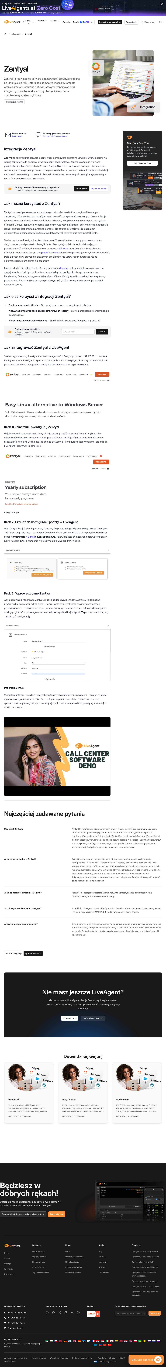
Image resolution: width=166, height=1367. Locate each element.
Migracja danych (39, 1257)
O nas (67, 1251)
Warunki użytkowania (59, 1358)
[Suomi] (88, 1341)
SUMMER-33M (15, 13)
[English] (74, 1341)
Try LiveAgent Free (142, 163)
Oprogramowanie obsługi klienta (145, 1257)
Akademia (103, 1262)
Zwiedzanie (9, 1274)
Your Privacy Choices (107, 1361)
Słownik (102, 1257)
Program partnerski (73, 1267)
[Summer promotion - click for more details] (83, 8)
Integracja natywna (14, 102)
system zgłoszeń (31, 95)
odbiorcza (62, 248)
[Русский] (149, 1341)
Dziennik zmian (38, 1267)
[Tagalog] (100, 1345)
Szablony (102, 1267)
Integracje (16, 34)
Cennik (7, 1258)
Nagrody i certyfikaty (74, 1257)
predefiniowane (49, 252)
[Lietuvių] (116, 1341)
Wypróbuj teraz (70, 1018)
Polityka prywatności (106, 1358)
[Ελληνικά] (69, 1341)
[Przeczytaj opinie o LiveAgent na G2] (93, 1314)
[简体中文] (109, 1345)
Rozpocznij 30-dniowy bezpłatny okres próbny (23, 1214)
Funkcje (7, 1263)
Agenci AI (28, 22)
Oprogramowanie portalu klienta (145, 1286)
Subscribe (154, 1313)
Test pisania (104, 1272)
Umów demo (81, 189)
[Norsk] (130, 1341)
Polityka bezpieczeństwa (83, 1358)
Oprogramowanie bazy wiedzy (145, 1251)
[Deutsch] (65, 1341)
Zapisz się (101, 332)
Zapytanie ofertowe (40, 1272)
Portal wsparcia (38, 1251)
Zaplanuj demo (56, 1214)
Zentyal (28, 34)
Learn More (17, 136)
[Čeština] (55, 1341)
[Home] (5, 34)
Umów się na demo (91, 1018)
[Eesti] (83, 1341)
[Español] (79, 1341)
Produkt (41, 20)
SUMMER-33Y (40, 13)
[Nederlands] (125, 1341)
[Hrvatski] (97, 1341)
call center (62, 268)
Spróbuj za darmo (33, 953)
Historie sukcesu (72, 1262)
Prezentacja (131, 22)
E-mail (31, 536)
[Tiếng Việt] (104, 1345)
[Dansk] (60, 1341)
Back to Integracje (14, 953)
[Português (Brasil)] (139, 1341)
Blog (100, 1251)
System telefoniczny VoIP (142, 1262)
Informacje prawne (73, 1272)
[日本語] (111, 1341)
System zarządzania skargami (144, 1281)
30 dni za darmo (99, 189)
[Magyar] (102, 1341)
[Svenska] (95, 1345)
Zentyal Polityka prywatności (55, 136)
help (94, 880)
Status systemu (38, 1262)
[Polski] (135, 1341)
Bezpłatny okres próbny (110, 22)
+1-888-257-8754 (16, 1317)
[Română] (144, 1341)
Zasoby (53, 20)
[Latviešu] (121, 1341)
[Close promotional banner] (162, 4)
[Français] (93, 1341)
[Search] (93, 22)
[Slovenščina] (158, 1341)
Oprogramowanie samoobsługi (145, 1267)
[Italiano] (107, 1341)
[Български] (51, 1341)
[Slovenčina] (153, 1341)
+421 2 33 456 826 (17, 1312)
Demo (6, 1253)
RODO (122, 1358)
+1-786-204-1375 (16, 1323)
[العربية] (46, 1341)
